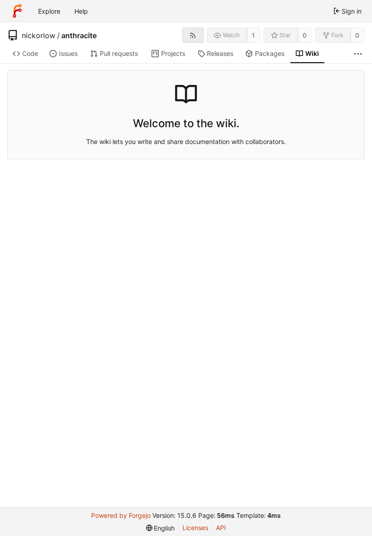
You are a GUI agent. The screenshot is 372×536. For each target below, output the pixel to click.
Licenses (195, 527)
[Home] (17, 11)
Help (81, 11)
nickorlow (38, 35)
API (221, 527)
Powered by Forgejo (121, 515)
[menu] (160, 528)
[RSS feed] (193, 35)
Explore (49, 11)
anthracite (79, 35)
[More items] (358, 54)
